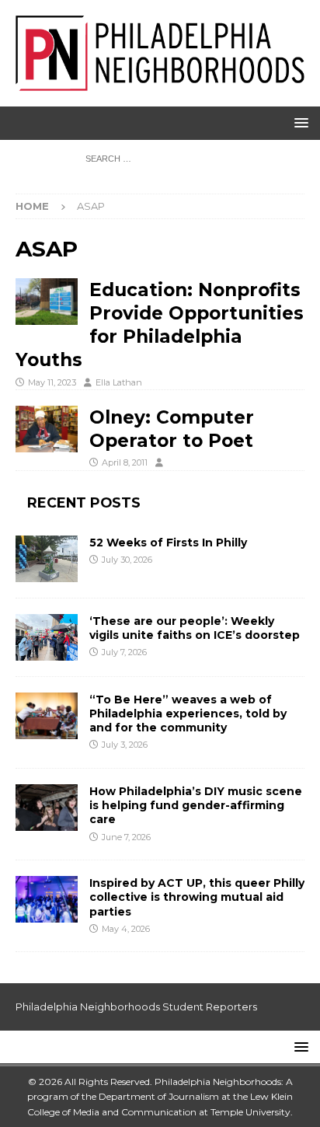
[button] (298, 122)
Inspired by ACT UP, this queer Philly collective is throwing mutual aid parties (196, 897)
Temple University (250, 1112)
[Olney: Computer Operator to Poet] (47, 429)
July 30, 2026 (127, 559)
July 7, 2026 (124, 652)
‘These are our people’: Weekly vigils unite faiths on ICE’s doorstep (194, 628)
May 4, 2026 (126, 928)
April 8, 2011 (125, 462)
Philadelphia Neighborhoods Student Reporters (136, 1006)
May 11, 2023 (52, 382)
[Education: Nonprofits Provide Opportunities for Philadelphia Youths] (47, 301)
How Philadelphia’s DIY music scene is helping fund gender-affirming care (195, 805)
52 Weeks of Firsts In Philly (168, 543)
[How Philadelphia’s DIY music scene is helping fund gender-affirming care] (47, 807)
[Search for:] (160, 158)
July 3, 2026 (125, 744)
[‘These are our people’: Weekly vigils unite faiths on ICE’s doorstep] (47, 637)
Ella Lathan (119, 382)
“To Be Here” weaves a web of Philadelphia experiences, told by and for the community (188, 713)
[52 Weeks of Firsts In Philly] (47, 559)
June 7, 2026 (126, 837)
